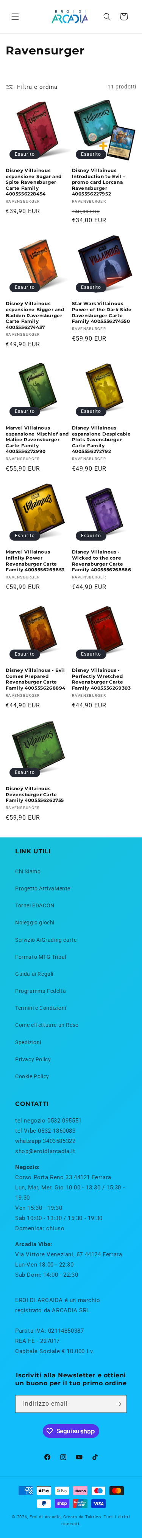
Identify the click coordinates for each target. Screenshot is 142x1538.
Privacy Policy (33, 1059)
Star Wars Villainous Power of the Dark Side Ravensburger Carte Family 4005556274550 (102, 312)
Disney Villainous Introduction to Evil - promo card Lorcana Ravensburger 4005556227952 (98, 182)
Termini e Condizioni (40, 1008)
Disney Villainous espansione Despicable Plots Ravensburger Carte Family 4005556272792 (101, 439)
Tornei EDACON (35, 905)
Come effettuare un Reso (47, 1025)
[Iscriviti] (118, 1404)
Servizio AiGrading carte (45, 940)
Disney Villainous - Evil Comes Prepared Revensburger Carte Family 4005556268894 (36, 679)
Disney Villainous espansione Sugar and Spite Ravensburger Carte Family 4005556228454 (34, 182)
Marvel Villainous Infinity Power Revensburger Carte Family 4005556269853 (35, 560)
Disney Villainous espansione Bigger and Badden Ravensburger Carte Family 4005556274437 (35, 315)
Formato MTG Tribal (40, 957)
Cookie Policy (32, 1076)
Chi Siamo (28, 871)
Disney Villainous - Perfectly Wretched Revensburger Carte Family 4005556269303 (101, 679)
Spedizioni (28, 1042)
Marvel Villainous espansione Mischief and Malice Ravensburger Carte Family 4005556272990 (37, 439)
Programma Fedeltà (40, 991)
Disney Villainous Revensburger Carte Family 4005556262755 (35, 794)
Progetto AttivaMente (42, 888)
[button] (15, 16)
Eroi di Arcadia (45, 1517)
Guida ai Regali (34, 974)
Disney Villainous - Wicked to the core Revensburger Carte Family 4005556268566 (101, 560)
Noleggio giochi (35, 922)
